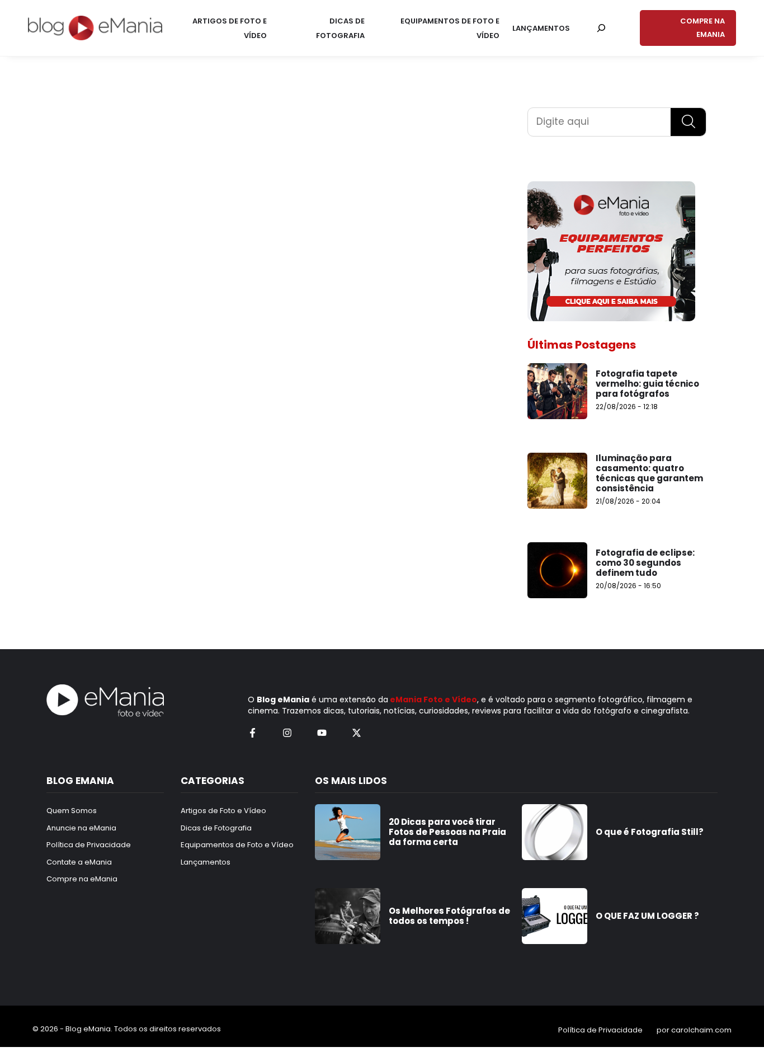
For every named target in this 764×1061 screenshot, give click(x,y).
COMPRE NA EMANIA (702, 28)
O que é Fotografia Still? (650, 832)
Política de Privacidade (600, 1030)
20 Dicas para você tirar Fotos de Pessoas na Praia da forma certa (447, 832)
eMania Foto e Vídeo (433, 699)
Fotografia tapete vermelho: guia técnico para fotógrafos (647, 384)
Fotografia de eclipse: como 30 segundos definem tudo (645, 563)
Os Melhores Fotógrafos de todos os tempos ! (449, 916)
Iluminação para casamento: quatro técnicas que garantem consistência (649, 473)
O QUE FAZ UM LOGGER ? (647, 916)
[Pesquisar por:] (601, 28)
